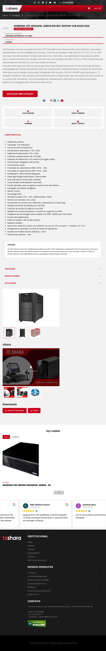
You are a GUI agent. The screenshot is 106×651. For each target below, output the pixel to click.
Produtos (16, 15)
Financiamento (34, 553)
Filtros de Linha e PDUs (37, 584)
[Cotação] (89, 8)
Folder (35, 410)
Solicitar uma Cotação (20, 93)
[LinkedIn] (43, 3)
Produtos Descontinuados (39, 591)
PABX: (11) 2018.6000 (36, 612)
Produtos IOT (33, 594)
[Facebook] (35, 3)
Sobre (30, 542)
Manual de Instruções (15, 410)
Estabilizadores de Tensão (38, 580)
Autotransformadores (37, 576)
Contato (31, 557)
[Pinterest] (55, 3)
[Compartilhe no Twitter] (48, 101)
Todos (6, 437)
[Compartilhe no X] (46, 2)
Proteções (10, 269)
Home (5, 15)
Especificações (12, 276)
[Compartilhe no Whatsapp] (58, 101)
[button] (28, 112)
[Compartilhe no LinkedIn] (55, 101)
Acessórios (32, 573)
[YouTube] (50, 3)
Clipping (31, 549)
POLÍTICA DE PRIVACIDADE (37, 560)
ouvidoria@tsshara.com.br (48, 617)
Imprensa (31, 546)
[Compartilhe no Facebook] (44, 101)
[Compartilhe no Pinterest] (51, 101)
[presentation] (47, 493)
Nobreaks (15, 437)
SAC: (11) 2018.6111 (35, 614)
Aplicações (10, 283)
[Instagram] (39, 3)
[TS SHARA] (11, 8)
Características (13, 135)
